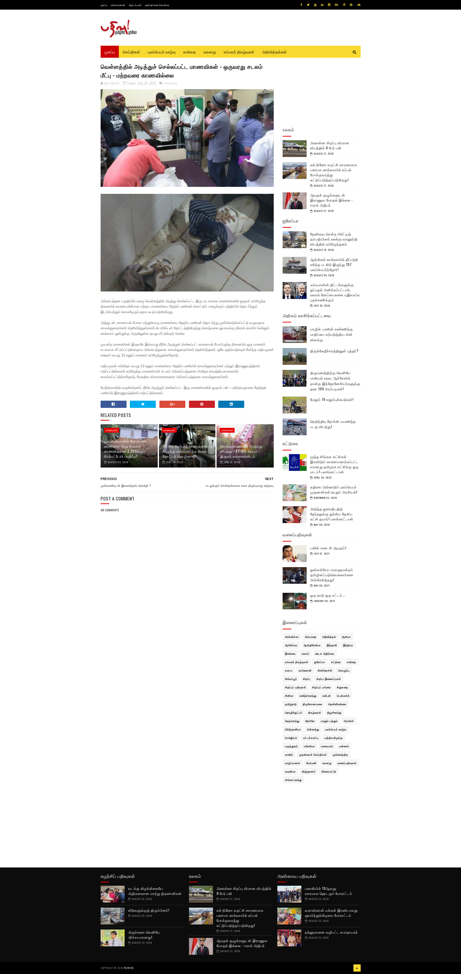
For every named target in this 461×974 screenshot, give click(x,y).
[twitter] (308, 5)
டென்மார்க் (343, 695)
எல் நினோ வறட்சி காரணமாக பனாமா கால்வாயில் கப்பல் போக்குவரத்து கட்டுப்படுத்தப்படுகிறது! (333, 172)
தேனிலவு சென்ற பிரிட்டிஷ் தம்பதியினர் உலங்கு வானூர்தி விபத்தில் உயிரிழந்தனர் (334, 239)
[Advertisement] (187, 629)
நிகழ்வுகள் (314, 712)
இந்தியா (348, 645)
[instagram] (329, 5)
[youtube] (315, 5)
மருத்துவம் (291, 746)
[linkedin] (322, 5)
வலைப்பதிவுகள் (347, 763)
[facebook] (301, 5)
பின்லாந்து (313, 729)
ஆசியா (346, 637)
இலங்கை (290, 653)
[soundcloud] (358, 5)
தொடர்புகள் (135, 5)
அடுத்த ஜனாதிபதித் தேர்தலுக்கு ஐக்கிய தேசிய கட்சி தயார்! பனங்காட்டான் (331, 513)
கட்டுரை (336, 662)
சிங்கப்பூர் (291, 679)
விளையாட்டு (328, 771)
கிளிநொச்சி (325, 670)
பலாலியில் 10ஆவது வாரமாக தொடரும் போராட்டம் (329, 890)
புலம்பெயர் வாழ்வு (162, 52)
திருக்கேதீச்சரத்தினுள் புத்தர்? (334, 350)
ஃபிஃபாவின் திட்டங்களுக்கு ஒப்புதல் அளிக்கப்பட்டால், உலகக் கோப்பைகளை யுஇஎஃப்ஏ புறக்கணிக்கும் (335, 292)
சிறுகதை (342, 687)
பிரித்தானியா (293, 729)
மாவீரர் (289, 754)
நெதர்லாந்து (292, 721)
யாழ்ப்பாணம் (292, 763)
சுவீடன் (326, 695)
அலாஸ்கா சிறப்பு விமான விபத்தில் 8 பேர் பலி (329, 145)
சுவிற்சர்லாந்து (308, 695)
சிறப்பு (306, 679)
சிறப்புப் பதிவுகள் (295, 687)
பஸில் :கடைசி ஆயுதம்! (328, 547)
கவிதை (189, 52)
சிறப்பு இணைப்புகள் (328, 679)
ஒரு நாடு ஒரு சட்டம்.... (328, 595)
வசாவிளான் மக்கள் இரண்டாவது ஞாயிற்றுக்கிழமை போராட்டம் (331, 912)
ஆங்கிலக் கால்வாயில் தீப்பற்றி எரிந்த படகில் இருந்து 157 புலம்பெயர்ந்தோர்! (334, 264)
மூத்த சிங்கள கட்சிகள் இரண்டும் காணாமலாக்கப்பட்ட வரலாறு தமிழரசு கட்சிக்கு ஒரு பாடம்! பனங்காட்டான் (334, 464)
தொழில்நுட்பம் (293, 712)
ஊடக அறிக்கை (324, 653)
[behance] (336, 5)
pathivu (129, 968)
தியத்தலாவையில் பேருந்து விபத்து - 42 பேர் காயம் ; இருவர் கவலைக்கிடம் (241, 451)
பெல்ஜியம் (291, 738)
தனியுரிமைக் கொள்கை (157, 5)
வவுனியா (290, 771)
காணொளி (305, 670)
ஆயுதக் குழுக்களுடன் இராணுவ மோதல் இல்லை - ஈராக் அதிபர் (331, 200)
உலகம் (305, 653)
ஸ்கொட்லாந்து (293, 780)
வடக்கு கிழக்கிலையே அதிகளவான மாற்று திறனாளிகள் (155, 890)
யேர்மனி (311, 763)
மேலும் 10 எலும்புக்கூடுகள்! (331, 399)
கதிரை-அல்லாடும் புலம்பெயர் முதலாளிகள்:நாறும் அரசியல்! (333, 489)
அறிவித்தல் (329, 637)
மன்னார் (344, 746)
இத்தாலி (332, 645)
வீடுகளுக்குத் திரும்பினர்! (148, 910)
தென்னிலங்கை (337, 704)
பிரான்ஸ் (349, 721)
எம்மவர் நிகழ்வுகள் (239, 52)
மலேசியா (309, 746)
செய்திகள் (131, 52)
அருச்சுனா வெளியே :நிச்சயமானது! (144, 934)
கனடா (289, 670)
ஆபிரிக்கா (291, 645)
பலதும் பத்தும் (329, 721)
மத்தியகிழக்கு (334, 738)
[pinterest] (351, 5)
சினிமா (289, 695)
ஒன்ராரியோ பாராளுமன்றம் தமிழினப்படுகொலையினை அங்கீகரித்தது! (331, 574)
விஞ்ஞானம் (308, 771)
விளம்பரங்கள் (118, 5)
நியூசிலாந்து (334, 712)
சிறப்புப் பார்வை (321, 687)
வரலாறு (210, 52)
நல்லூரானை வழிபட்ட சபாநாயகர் (331, 932)
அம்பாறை (310, 637)
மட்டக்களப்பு (311, 738)
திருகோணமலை (312, 704)
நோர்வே (310, 721)
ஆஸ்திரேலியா (312, 645)
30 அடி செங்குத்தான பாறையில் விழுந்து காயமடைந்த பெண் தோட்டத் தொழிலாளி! (188, 451)
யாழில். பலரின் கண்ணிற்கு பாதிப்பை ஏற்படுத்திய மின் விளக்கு (331, 334)
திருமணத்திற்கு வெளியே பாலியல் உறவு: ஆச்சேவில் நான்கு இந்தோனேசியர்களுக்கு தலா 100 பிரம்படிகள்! (335, 381)
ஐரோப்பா (319, 662)
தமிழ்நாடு (291, 704)
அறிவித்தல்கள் (274, 52)
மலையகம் (170, 83)
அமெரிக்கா (292, 637)
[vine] (344, 5)
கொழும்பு (344, 670)
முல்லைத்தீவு (340, 754)
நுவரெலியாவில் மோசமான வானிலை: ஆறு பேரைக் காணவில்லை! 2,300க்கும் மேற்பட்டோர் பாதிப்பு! (125, 448)
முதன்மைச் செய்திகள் (313, 754)
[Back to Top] (357, 968)
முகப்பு (104, 5)
